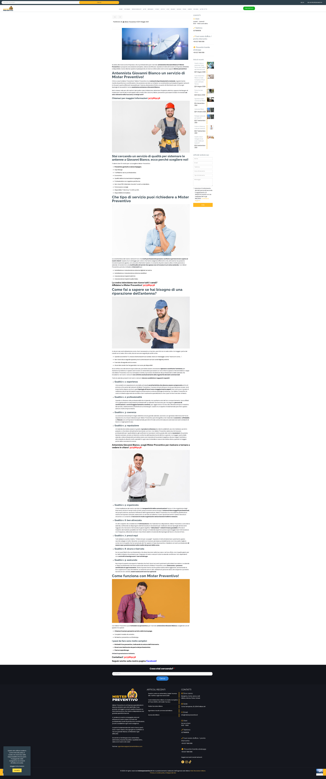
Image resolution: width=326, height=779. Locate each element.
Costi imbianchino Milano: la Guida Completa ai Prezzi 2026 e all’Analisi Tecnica (163, 701)
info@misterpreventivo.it (189, 715)
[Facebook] (182, 762)
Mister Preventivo (130, 22)
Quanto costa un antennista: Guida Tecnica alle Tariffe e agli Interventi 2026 (162, 695)
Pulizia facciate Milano (155, 706)
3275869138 (154, 98)
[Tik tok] (190, 762)
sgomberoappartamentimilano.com (130, 746)
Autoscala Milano (153, 715)
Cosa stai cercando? (162, 668)
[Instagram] (186, 762)
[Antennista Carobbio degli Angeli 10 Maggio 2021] (321, 772)
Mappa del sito (171, 773)
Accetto (17, 770)
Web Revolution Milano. (198, 771)
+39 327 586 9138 (198, 42)
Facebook (151, 661)
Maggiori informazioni (17, 766)
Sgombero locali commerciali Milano (160, 711)
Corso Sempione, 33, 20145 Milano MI (193, 706)
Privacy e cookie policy (157, 773)
